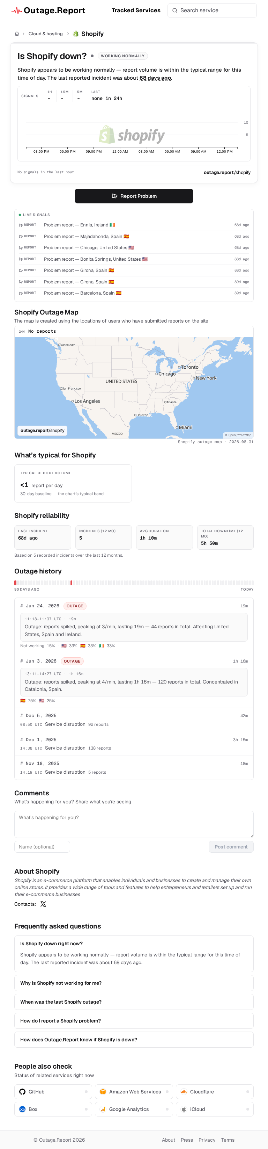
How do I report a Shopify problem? (60, 1021)
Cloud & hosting (46, 34)
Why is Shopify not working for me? (61, 983)
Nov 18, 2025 (39, 763)
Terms (227, 1140)
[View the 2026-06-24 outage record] (71, 582)
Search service (199, 10)
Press (187, 1140)
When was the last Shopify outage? (61, 1002)
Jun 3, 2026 (38, 661)
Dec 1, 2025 (38, 740)
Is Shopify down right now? (51, 943)
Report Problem (138, 196)
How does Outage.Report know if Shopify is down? (78, 1039)
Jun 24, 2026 (39, 606)
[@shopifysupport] (43, 904)
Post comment (231, 847)
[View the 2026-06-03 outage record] (15, 582)
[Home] (17, 34)
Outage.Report (54, 10)
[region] (134, 388)
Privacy (207, 1140)
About (168, 1140)
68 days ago (155, 77)
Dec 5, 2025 (38, 715)
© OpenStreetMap (238, 435)
